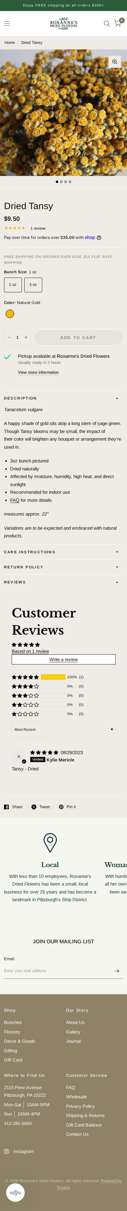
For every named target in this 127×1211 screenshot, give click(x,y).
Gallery (73, 1031)
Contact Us (77, 1134)
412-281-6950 (18, 1123)
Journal (73, 1041)
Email (9, 958)
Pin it (71, 806)
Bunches (13, 1022)
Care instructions (30, 552)
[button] (25, 677)
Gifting (10, 1050)
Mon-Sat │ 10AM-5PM (27, 1104)
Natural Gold (10, 314)
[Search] (107, 23)
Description (20, 398)
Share (17, 806)
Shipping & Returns (85, 1115)
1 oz (13, 284)
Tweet (44, 806)
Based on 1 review (30, 651)
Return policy (24, 567)
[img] (44, 752)
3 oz (33, 284)
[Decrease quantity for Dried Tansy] (9, 337)
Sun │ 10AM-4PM (22, 1113)
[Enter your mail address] (117, 971)
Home (10, 42)
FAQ (14, 500)
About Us (75, 1022)
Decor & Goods (19, 1041)
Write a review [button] (63, 659)
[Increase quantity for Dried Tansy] (26, 337)
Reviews (15, 582)
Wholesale (76, 1096)
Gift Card (13, 1059)
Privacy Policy (80, 1106)
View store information (38, 372)
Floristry (12, 1031)
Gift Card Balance (84, 1124)
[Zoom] (115, 62)
